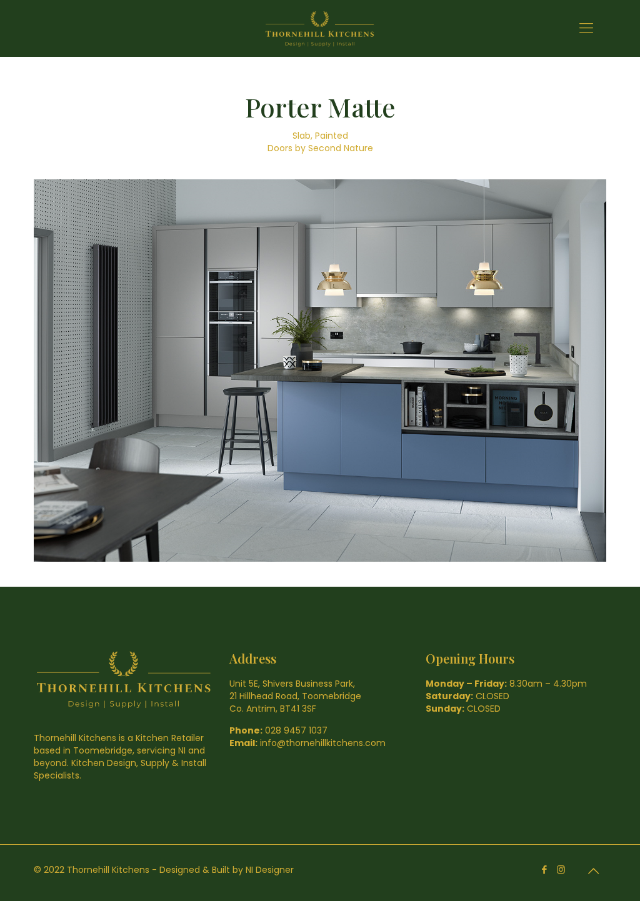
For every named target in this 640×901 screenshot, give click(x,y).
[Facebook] (544, 869)
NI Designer (270, 870)
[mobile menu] (586, 28)
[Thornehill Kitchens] (320, 28)
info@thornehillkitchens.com (323, 743)
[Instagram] (561, 869)
